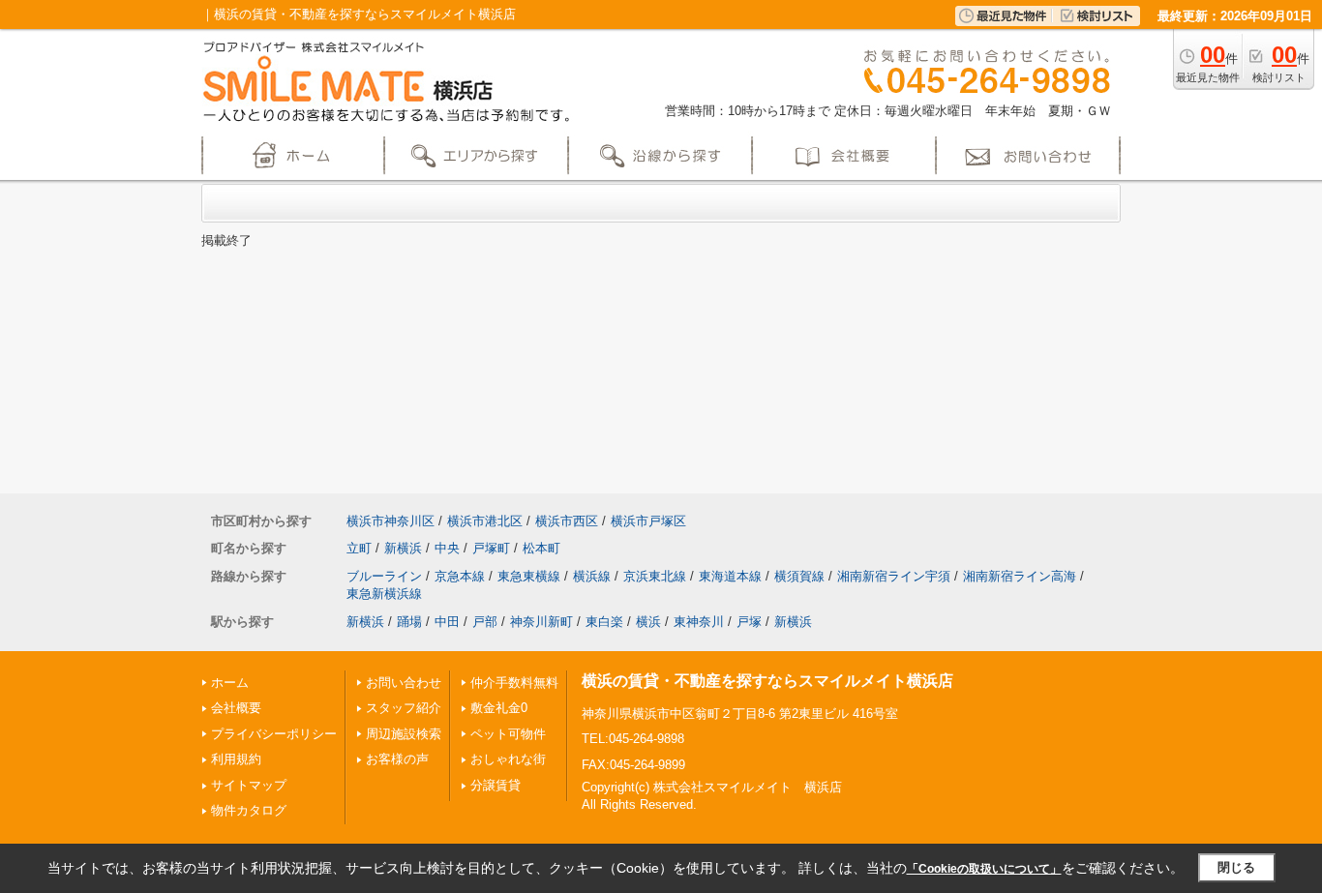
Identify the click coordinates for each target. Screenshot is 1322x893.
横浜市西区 (566, 521)
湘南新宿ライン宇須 (893, 576)
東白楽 (604, 621)
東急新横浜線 (384, 593)
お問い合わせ (403, 682)
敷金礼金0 (498, 707)
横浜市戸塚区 (648, 521)
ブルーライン (384, 576)
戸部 (484, 621)
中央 (447, 548)
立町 (359, 548)
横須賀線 (799, 576)
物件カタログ (248, 810)
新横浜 (403, 548)
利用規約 (236, 759)
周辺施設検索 (403, 734)
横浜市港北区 (485, 521)
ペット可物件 (508, 734)
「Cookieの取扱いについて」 (984, 869)
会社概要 (236, 707)
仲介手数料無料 (514, 682)
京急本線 (460, 576)
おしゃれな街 (508, 759)
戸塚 (749, 621)
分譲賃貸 (495, 785)
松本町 (541, 548)
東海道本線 (730, 576)
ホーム (230, 682)
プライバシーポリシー (274, 734)
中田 (447, 621)
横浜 (648, 621)
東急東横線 (528, 576)
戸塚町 (491, 548)
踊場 (409, 621)
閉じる (1236, 867)
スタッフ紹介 (403, 707)
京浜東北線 (654, 576)
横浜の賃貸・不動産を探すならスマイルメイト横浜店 (767, 680)
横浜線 (592, 576)
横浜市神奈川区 (390, 521)
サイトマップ (248, 785)
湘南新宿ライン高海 (1019, 576)
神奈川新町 (541, 621)
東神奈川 (699, 621)
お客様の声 (397, 759)
